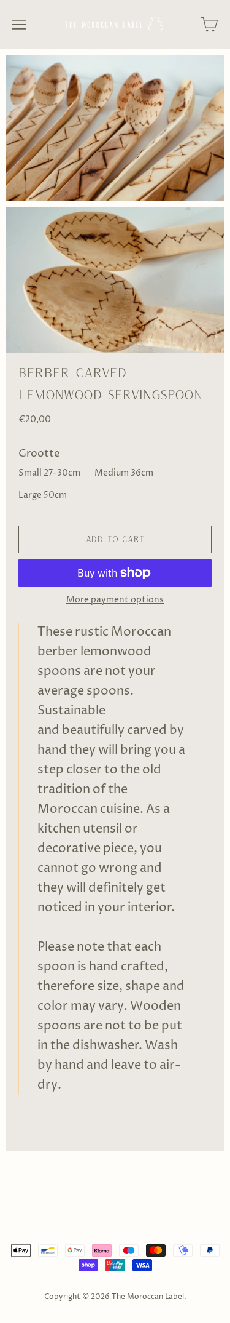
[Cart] (209, 24)
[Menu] (19, 24)
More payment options (115, 600)
